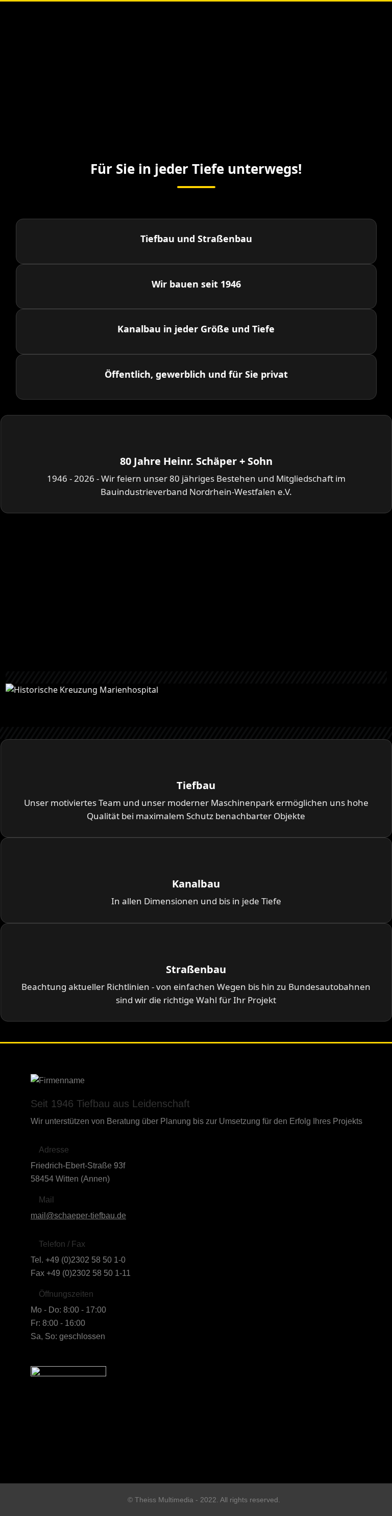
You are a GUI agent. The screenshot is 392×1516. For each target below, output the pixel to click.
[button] (196, 702)
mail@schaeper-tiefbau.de (78, 1215)
